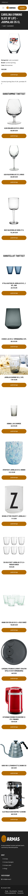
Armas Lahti (7, 865)
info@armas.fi (5, 2)
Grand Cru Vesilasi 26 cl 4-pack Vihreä (14, 622)
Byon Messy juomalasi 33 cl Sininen (14, 470)
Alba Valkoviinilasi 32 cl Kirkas (14, 174)
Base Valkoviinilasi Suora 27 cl (14, 230)
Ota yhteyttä (13, 891)
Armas (6, 859)
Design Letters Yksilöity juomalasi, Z (14, 516)
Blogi (5, 868)
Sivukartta (20, 893)
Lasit (4, 26)
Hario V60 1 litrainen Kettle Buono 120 (14, 765)
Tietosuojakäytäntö (10, 893)
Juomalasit (10, 26)
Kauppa (22, 8)
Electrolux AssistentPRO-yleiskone (14, 812)
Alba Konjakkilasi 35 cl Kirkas (14, 128)
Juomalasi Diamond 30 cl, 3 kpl (14, 377)
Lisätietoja (14, 75)
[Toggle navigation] (3, 7)
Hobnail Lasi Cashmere (14, 423)
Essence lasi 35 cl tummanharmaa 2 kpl (14, 339)
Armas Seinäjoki (8, 862)
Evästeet (20, 891)
